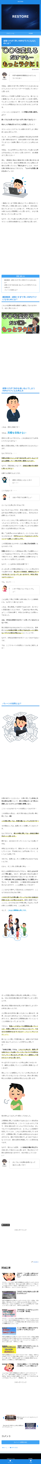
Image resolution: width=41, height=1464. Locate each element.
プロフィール (11, 1458)
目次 (17, 276)
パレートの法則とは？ (11, 290)
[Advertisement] (20, 249)
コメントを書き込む (20, 1442)
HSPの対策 (6, 1225)
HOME (30, 1458)
